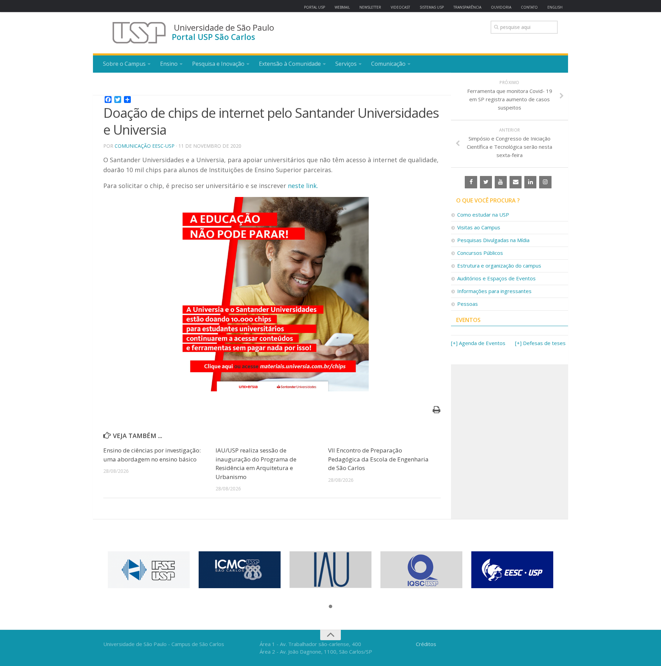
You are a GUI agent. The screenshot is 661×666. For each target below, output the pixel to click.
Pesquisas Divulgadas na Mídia (493, 240)
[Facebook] (471, 182)
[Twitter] (486, 182)
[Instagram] (545, 182)
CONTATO (529, 7)
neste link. (303, 185)
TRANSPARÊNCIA (467, 7)
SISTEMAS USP (432, 7)
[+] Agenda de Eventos (478, 343)
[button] (330, 607)
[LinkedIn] (530, 182)
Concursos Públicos (480, 252)
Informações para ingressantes (494, 291)
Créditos (426, 644)
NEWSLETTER (370, 7)
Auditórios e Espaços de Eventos (496, 278)
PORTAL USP (314, 7)
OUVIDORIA (501, 7)
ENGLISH (555, 7)
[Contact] (516, 182)
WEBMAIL (342, 7)
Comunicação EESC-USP (145, 146)
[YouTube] (501, 182)
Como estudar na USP (483, 214)
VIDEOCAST (400, 7)
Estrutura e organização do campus (499, 265)
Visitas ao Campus (478, 227)
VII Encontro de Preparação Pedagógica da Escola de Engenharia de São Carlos (378, 459)
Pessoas (467, 303)
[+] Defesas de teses (540, 343)
